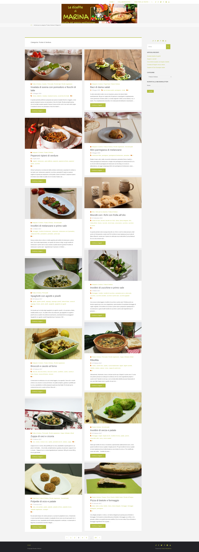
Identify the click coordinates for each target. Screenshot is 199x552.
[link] (152, 2)
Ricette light (57, 84)
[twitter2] (160, 2)
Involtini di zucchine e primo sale (107, 287)
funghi (100, 435)
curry (34, 507)
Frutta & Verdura (36, 84)
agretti (34, 301)
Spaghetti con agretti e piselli (46, 296)
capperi (35, 161)
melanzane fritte (96, 155)
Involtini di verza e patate (103, 430)
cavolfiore (60, 371)
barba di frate (65, 301)
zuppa (69, 442)
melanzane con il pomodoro (66, 231)
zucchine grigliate (124, 295)
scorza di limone (43, 374)
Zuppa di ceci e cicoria (42, 436)
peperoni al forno (63, 161)
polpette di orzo (67, 507)
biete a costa (99, 506)
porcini (127, 435)
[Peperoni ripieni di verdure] (53, 133)
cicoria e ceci (43, 442)
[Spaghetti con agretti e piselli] (53, 277)
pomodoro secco (120, 293)
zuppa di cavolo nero (114, 368)
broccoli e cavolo (52, 371)
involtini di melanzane (45, 231)
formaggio (35, 231)
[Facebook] (158, 2)
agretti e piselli (41, 301)
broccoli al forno (42, 371)
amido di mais (96, 220)
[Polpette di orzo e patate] (53, 483)
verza (106, 368)
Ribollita (94, 360)
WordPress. (169, 548)
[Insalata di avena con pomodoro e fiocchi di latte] (53, 64)
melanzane (41, 161)
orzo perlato (39, 507)
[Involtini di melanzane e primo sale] (53, 203)
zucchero (125, 223)
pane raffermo (48, 161)
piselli (46, 304)
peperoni (55, 161)
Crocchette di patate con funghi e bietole (158, 61)
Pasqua (104, 497)
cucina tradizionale (113, 365)
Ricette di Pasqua (128, 497)
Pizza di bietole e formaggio (104, 500)
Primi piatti (50, 84)
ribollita (92, 368)
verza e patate (107, 438)
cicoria (37, 442)
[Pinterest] (163, 2)
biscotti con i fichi (110, 220)
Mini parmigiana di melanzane (106, 150)
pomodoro (126, 155)
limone (100, 223)
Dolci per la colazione (102, 212)
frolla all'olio (93, 223)
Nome (148, 85)
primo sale (57, 233)
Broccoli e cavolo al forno (44, 366)
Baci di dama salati (100, 87)
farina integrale (124, 220)
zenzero (51, 374)
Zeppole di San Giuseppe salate (156, 67)
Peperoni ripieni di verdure (44, 155)
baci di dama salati (108, 90)
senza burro (118, 223)
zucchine (37, 163)
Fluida (163, 548)
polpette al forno (57, 507)
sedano (97, 368)
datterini (39, 96)
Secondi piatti (129, 146)
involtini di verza (115, 435)
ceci (34, 442)
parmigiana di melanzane (116, 155)
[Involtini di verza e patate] (113, 411)
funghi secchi (106, 435)
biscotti (103, 220)
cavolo (66, 371)
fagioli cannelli (128, 365)
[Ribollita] (113, 341)
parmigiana (105, 155)
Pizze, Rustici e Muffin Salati (115, 497)
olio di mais (111, 223)
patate (122, 435)
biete (93, 506)
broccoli (35, 371)
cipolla (105, 365)
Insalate (44, 84)
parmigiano (118, 90)
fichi (130, 220)
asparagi (48, 301)
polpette (50, 507)
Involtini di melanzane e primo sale (49, 225)
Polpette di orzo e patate (43, 501)
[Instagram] (166, 2)
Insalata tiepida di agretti (154, 56)
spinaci (102, 368)
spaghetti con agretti (60, 304)
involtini (101, 293)
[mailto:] (155, 2)
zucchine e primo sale (113, 295)
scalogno (45, 509)
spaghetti (51, 304)
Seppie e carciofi (151, 59)
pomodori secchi (57, 442)
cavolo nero (99, 365)
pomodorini (43, 233)
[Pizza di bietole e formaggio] (113, 482)
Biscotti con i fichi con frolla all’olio (108, 215)
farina (117, 220)
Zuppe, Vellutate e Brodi (126, 357)
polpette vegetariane (36, 509)
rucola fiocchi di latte (63, 96)
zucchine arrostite (101, 295)
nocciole (104, 223)
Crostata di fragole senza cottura (156, 64)
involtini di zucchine (109, 293)
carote (94, 365)
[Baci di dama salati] (113, 64)
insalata (44, 96)
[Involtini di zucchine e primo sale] (113, 265)
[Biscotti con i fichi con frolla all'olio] (113, 192)
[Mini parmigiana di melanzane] (113, 127)
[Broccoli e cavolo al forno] (53, 347)
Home (29, 545)
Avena (34, 96)
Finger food (107, 84)
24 (96, 538)
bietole (105, 506)
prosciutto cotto (94, 438)
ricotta (123, 90)
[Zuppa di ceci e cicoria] (53, 417)
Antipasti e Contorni (97, 84)
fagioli (121, 365)
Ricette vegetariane (67, 84)
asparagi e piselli (56, 301)
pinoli (42, 304)
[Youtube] (169, 2)
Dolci (93, 212)
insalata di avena (52, 96)
